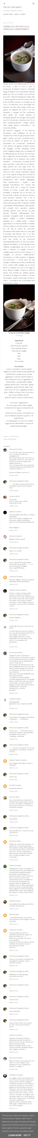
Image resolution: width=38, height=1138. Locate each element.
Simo (11, 797)
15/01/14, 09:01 (13, 1108)
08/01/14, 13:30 (13, 979)
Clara (11, 914)
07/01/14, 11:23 (13, 609)
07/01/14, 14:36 (13, 768)
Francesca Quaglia (15, 481)
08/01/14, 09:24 (13, 950)
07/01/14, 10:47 (13, 584)
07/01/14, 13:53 (13, 722)
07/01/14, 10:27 (13, 571)
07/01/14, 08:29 (13, 490)
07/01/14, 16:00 (13, 810)
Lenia (11, 496)
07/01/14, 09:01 (13, 506)
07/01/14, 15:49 (13, 791)
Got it (27, 1135)
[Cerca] (33, 3)
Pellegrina (12, 1075)
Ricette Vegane (11, 439)
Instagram (30, 180)
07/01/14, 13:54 (13, 739)
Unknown (12, 577)
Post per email (14, 436)
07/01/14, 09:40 (13, 542)
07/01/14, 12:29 (13, 647)
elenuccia (12, 1058)
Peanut (12, 865)
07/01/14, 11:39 (13, 620)
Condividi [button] (6, 436)
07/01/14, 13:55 (13, 754)
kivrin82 (12, 785)
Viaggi (16, 14)
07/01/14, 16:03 (13, 822)
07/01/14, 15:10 (13, 779)
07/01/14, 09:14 (13, 530)
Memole (12, 536)
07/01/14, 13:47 (13, 708)
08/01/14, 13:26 (13, 965)
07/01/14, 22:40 (13, 924)
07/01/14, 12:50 (13, 693)
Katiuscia (12, 449)
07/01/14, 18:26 (13, 860)
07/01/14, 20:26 (13, 909)
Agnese (12, 512)
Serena (11, 841)
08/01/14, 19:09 (13, 1052)
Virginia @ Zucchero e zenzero (20, 626)
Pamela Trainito (14, 760)
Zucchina (12, 652)
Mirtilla (11, 901)
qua (33, 231)
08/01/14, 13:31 (13, 1014)
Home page (8, 14)
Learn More (14, 1135)
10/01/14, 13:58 (13, 1069)
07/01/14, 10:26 (13, 553)
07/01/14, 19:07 (13, 895)
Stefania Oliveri (14, 590)
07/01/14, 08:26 (13, 475)
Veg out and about (12, 7)
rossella (11, 699)
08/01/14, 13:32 (13, 1029)
